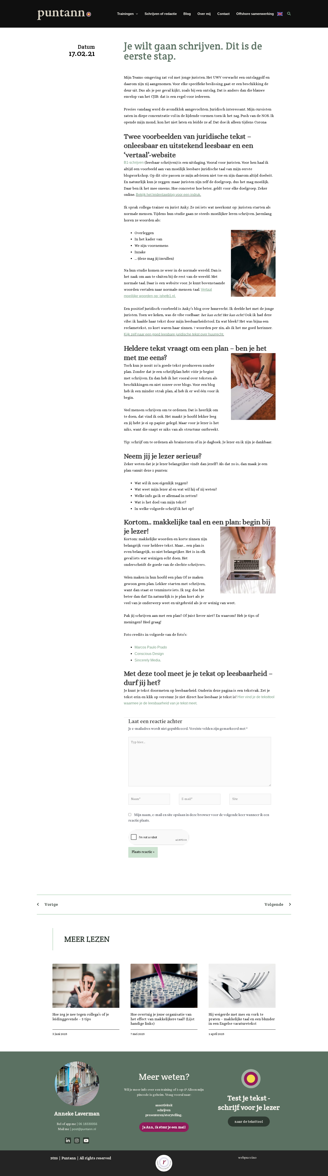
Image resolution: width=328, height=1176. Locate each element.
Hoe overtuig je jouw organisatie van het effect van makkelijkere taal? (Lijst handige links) (163, 1019)
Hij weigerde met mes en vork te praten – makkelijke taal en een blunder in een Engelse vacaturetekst (242, 1019)
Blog (187, 14)
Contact (223, 14)
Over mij (204, 14)
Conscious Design (149, 654)
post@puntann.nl (84, 1129)
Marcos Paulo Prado (151, 647)
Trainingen (125, 14)
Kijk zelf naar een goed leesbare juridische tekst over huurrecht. (174, 334)
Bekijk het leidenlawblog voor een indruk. (168, 194)
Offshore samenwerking (255, 14)
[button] (136, 14)
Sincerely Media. (148, 660)
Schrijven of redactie (161, 14)
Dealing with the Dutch (280, 14)
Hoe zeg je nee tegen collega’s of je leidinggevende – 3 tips (80, 1016)
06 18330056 (88, 1124)
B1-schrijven (134, 162)
